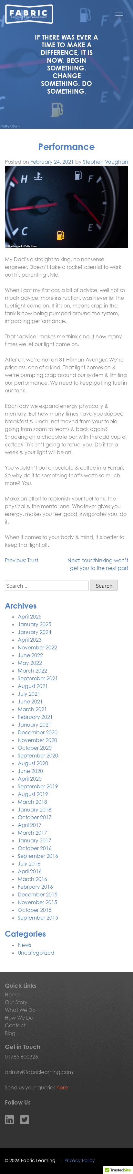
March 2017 (32, 833)
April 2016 (30, 871)
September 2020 (38, 755)
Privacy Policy (80, 1160)
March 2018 (32, 802)
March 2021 (32, 709)
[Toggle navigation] (119, 15)
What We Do (20, 1010)
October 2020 (35, 748)
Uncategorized (36, 952)
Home (12, 994)
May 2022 (30, 663)
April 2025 (30, 616)
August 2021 (33, 686)
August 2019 (33, 794)
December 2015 (37, 894)
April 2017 (30, 825)
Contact (15, 1025)
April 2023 (30, 640)
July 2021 (29, 694)
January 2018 (34, 809)
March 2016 (32, 879)
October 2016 (35, 848)
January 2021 (34, 724)
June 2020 (30, 771)
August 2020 (33, 763)
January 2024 (34, 632)
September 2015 (38, 917)
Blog (10, 1033)
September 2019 (38, 786)
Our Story (16, 1002)
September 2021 (38, 678)
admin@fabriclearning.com (39, 1072)
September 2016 (38, 856)
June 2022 (30, 655)
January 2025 (34, 624)
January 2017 (34, 840)
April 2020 (30, 778)
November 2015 (37, 902)
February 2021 (35, 717)
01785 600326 (21, 1056)
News (24, 945)
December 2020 (37, 732)
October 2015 (35, 910)
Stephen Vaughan (105, 162)
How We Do (19, 1017)
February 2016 (35, 887)
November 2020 (37, 740)
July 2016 (29, 863)
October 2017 (35, 817)
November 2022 (37, 647)
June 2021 (30, 701)
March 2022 (32, 670)
